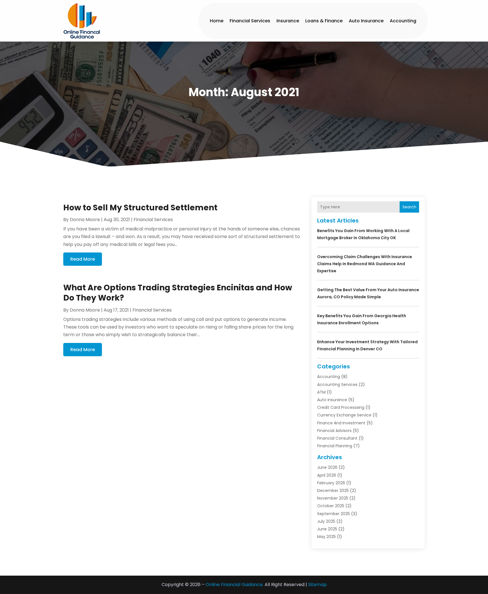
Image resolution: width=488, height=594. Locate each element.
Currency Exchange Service (344, 415)
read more (82, 259)
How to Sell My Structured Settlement (140, 207)
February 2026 (331, 483)
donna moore (85, 219)
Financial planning (334, 446)
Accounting (403, 21)
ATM (321, 392)
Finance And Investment (341, 423)
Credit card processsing (340, 407)
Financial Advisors (334, 430)
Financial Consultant (337, 438)
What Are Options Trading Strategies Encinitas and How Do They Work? (177, 292)
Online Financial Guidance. (234, 584)
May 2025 (326, 536)
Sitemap (317, 584)
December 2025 (333, 490)
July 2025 (326, 521)
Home (216, 21)
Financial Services (250, 21)
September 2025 (333, 514)
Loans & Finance (324, 21)
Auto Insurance (366, 21)
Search (409, 207)
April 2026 (326, 475)
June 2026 (327, 467)
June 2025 (327, 529)
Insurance (287, 21)
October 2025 (330, 506)
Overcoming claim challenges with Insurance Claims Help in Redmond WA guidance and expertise (364, 264)
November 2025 (332, 498)
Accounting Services (337, 384)
